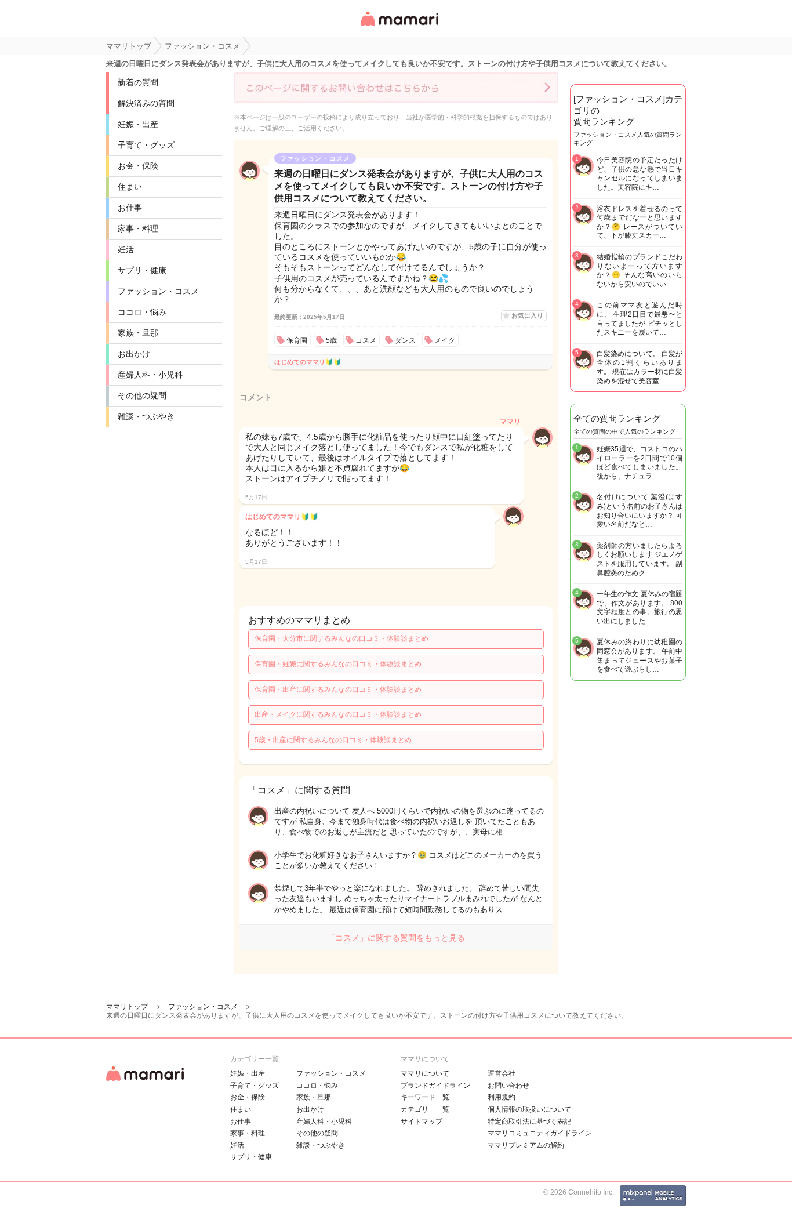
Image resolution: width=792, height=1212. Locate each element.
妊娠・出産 (138, 124)
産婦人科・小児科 (150, 374)
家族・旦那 (138, 333)
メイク (444, 340)
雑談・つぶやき (146, 416)
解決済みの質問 (146, 103)
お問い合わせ (508, 1086)
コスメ (365, 340)
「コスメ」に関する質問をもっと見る (396, 937)
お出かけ (134, 353)
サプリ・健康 (142, 270)
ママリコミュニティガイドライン (540, 1133)
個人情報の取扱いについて (529, 1109)
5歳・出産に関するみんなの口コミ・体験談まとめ (333, 740)
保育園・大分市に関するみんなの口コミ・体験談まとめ (341, 638)
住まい (130, 186)
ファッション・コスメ (158, 291)
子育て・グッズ (146, 145)
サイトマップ (421, 1121)
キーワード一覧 (425, 1097)
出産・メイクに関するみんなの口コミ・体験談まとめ (338, 714)
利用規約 (501, 1097)
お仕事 (130, 207)
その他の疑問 (142, 395)
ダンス (405, 340)
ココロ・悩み (142, 312)
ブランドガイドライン (435, 1086)
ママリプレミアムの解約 (526, 1145)
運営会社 (501, 1073)
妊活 (126, 249)
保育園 (296, 340)
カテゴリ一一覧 (425, 1109)
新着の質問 (138, 82)
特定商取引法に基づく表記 (529, 1121)
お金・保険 (138, 165)
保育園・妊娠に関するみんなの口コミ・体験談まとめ (338, 664)
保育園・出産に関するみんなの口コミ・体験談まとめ (338, 689)
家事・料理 (138, 228)
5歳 (331, 340)
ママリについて (425, 1073)
